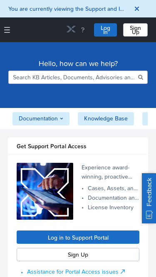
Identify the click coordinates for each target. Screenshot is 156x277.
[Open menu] (7, 30)
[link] (71, 30)
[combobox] (72, 77)
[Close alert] (137, 8)
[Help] (83, 30)
